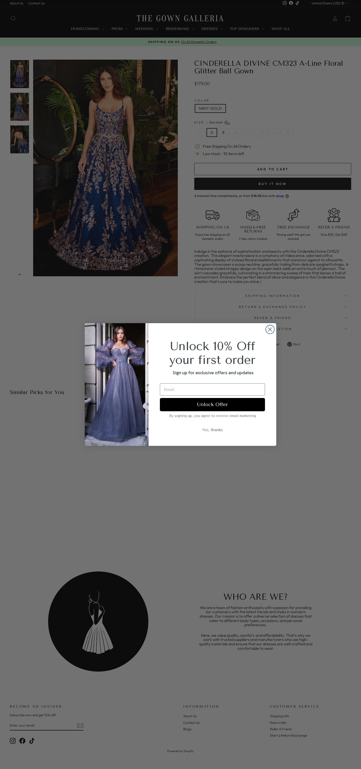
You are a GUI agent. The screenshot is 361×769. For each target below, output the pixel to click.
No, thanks (212, 429)
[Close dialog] (270, 329)
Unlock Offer (212, 404)
